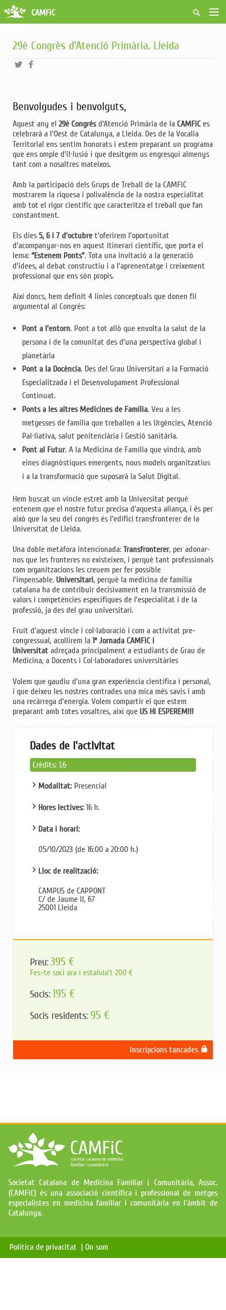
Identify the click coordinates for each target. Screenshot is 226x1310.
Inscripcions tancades (165, 1050)
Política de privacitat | (46, 1247)
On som (98, 1247)
